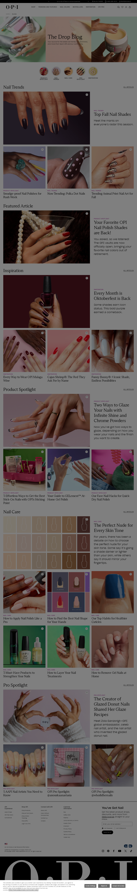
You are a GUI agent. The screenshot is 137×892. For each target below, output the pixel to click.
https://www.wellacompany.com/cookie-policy (23, 890)
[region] (68, 886)
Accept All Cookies (118, 886)
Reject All (104, 886)
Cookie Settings (90, 886)
